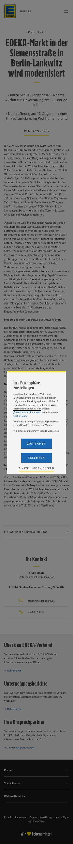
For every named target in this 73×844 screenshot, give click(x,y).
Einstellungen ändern (36, 468)
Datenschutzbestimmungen (27, 412)
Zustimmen (36, 443)
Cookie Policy (20, 415)
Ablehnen (36, 458)
